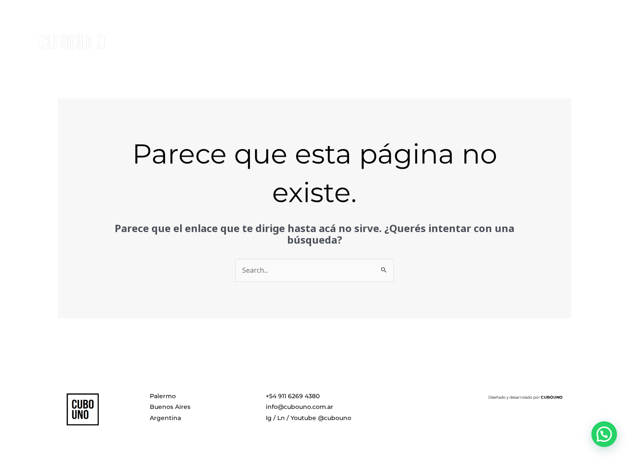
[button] (604, 434)
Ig (269, 418)
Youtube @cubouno (321, 418)
